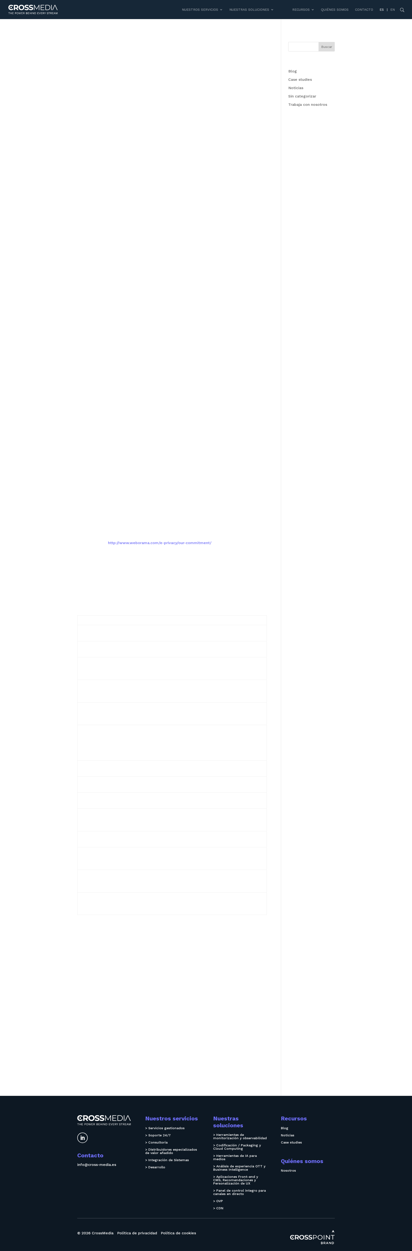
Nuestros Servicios (200, 9)
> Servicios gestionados (165, 1128)
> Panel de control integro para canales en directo (239, 1192)
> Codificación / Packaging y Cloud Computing (237, 1147)
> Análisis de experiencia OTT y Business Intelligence (239, 1167)
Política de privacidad (137, 1233)
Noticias (295, 88)
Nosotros (288, 1170)
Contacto (364, 9)
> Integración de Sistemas (167, 1160)
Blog (292, 71)
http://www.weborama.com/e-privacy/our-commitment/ (159, 543)
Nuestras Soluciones (249, 9)
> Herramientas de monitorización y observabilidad (240, 1136)
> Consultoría (156, 1142)
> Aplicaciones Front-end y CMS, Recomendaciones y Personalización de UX (235, 1180)
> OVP (218, 1201)
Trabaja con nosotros (307, 104)
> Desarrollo (155, 1167)
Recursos (301, 9)
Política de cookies (178, 1233)
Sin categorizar (302, 96)
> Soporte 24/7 (158, 1135)
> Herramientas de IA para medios (235, 1157)
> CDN (218, 1208)
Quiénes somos (335, 9)
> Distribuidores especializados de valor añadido (171, 1151)
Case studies (300, 79)
